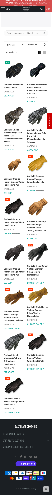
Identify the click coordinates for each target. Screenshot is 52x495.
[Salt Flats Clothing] (26, 9)
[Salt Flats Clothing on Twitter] (31, 457)
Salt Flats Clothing (29, 489)
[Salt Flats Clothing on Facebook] (21, 457)
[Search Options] (45, 33)
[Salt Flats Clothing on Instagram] (26, 457)
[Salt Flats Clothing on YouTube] (35, 457)
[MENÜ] (1, 9)
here (16, 5)
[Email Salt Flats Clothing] (16, 457)
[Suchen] (41, 9)
